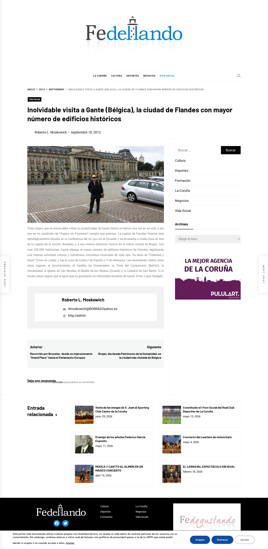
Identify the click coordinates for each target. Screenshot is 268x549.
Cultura (180, 160)
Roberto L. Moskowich (51, 132)
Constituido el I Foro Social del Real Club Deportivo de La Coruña (208, 409)
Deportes (181, 170)
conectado (57, 382)
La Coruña (182, 191)
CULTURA (116, 76)
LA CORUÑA (100, 76)
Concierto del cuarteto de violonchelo (207, 437)
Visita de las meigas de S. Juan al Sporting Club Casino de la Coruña (122, 409)
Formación (183, 181)
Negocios (182, 201)
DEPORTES (133, 76)
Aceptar (200, 540)
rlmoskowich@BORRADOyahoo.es (92, 309)
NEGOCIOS (149, 76)
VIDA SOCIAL (167, 76)
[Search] (239, 76)
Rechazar (222, 540)
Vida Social (34, 99)
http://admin (76, 315)
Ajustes (70, 543)
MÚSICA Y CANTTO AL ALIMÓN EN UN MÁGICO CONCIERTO (119, 468)
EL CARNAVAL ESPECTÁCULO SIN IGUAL (209, 466)
